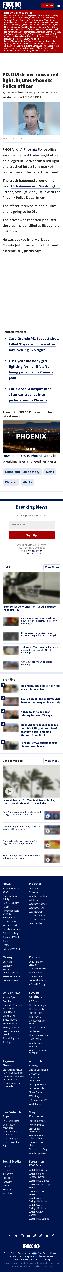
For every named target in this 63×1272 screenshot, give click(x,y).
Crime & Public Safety (10, 898)
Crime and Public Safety (46, 92)
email (46, 1235)
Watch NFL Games (39, 1169)
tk (34, 1235)
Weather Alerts (36, 907)
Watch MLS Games (39, 1218)
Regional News (9, 1063)
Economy (7, 965)
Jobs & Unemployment (11, 971)
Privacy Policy (34, 550)
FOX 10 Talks (36, 1012)
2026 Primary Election (36, 963)
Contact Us (35, 1073)
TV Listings (34, 1096)
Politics (34, 957)
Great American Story (37, 1022)
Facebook (8, 1177)
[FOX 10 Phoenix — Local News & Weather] (12, 5)
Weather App (35, 911)
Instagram (8, 1173)
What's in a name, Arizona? (38, 1051)
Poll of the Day (10, 933)
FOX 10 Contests (38, 1120)
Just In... (8, 567)
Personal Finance (12, 976)
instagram (22, 1235)
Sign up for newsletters (35, 1130)
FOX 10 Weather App (11, 1144)
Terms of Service (33, 553)
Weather (35, 884)
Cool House (9, 1011)
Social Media (12, 1161)
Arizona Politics (37, 972)
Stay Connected (37, 1114)
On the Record (36, 1031)
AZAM (6, 892)
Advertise (34, 1065)
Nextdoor (8, 1193)
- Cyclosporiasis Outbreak (11, 912)
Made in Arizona (11, 1023)
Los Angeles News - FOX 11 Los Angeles (13, 1071)
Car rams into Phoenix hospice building (36, 663)
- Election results (37, 968)
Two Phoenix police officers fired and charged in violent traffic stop (22, 813)
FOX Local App (10, 1138)
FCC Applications (37, 1084)
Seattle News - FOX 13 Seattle (13, 1085)
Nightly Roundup (11, 929)
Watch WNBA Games (36, 1213)
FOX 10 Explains (11, 902)
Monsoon (34, 892)
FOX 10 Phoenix (26, 92)
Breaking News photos (37, 1144)
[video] (31, 781)
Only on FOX (11, 993)
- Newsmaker (36, 976)
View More (52, 567)
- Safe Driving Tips (12, 948)
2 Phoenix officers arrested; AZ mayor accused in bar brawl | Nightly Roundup (40, 650)
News (50, 472)
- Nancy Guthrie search (11, 1033)
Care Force (8, 1001)
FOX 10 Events (36, 1124)
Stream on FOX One (36, 1163)
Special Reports (11, 1038)
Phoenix (11, 482)
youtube (28, 1235)
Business (7, 961)
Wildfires (33, 900)
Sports (6, 940)
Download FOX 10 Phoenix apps (27, 455)
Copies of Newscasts (34, 1079)
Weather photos (37, 1153)
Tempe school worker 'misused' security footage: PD (30, 608)
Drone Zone (9, 1015)
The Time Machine (38, 1035)
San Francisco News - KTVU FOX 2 (13, 1078)
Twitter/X (7, 1181)
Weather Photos (37, 915)
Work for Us (35, 1103)
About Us (35, 1061)
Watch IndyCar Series (36, 1193)
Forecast (33, 888)
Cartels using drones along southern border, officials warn (21, 827)
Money (7, 957)
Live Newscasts (11, 1120)
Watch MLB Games (39, 1180)
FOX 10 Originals (35, 994)
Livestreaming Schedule (10, 1133)
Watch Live (48, 5)
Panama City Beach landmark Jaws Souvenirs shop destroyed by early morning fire (39, 621)
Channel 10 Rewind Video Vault (12, 1006)
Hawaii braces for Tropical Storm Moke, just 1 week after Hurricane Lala (29, 802)
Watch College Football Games (37, 1175)
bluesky (40, 1235)
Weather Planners (38, 903)
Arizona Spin (9, 997)
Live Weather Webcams (9, 1126)
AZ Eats (33, 1001)
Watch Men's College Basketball (38, 1200)
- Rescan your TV (38, 1100)
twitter (16, 1235)
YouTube (7, 1166)
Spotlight (7, 1042)
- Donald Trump (37, 984)
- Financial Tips (10, 980)
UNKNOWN (35, 1039)
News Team (35, 1092)
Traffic (6, 944)
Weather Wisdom (38, 919)
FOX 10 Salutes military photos (37, 1137)
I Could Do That (37, 1027)
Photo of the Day (38, 1149)
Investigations (10, 1019)
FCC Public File (36, 1088)
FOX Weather (36, 923)
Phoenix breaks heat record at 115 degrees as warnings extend (20, 842)
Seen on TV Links (12, 937)
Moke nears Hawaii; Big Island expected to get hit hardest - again (39, 634)
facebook (10, 1235)
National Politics (37, 980)
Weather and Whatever (35, 1045)
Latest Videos (13, 761)
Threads (7, 1185)
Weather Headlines (39, 896)
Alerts (27, 482)
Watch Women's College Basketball (38, 1207)
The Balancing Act (38, 1005)
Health (6, 906)
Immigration (9, 917)
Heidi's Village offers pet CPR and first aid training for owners (22, 857)
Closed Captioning (38, 1069)
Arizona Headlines (12, 888)
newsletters (53, 1235)
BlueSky (7, 1189)
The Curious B (36, 1008)
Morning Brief (10, 925)
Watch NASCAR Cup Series (39, 1186)
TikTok (6, 1169)
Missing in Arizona (12, 1027)
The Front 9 (35, 1016)
